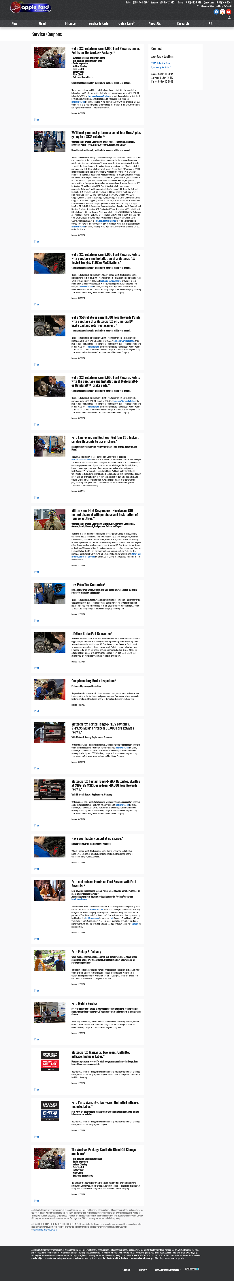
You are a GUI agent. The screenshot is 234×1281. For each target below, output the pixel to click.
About (155, 23)
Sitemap (126, 1269)
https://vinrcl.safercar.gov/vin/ (45, 1230)
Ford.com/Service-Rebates (98, 96)
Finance (70, 23)
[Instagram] (222, 12)
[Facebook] (216, 12)
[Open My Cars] (228, 17)
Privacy (142, 1269)
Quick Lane (126, 23)
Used (42, 23)
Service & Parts (99, 23)
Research (183, 23)
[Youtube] (228, 12)
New (14, 23)
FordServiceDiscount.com (80, 460)
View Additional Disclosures (167, 1269)
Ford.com (135, 924)
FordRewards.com (78, 102)
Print (36, 120)
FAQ (111, 918)
